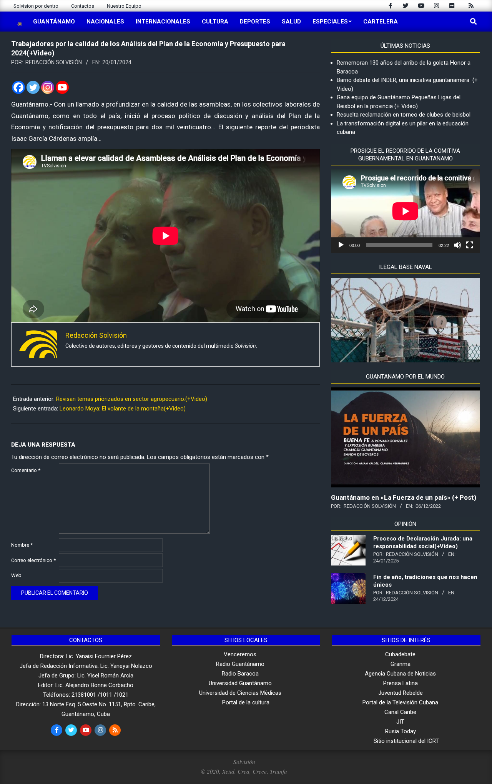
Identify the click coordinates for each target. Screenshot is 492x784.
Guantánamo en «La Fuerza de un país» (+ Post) (403, 497)
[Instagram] (47, 87)
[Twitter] (33, 87)
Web (16, 575)
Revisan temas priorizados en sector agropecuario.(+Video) (131, 398)
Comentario (25, 470)
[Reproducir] (341, 245)
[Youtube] (62, 87)
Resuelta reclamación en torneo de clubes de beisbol (403, 114)
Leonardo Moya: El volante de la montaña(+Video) (123, 408)
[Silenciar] (457, 245)
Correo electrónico (33, 560)
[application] (405, 211)
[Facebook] (18, 87)
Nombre (22, 545)
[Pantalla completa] (470, 245)
